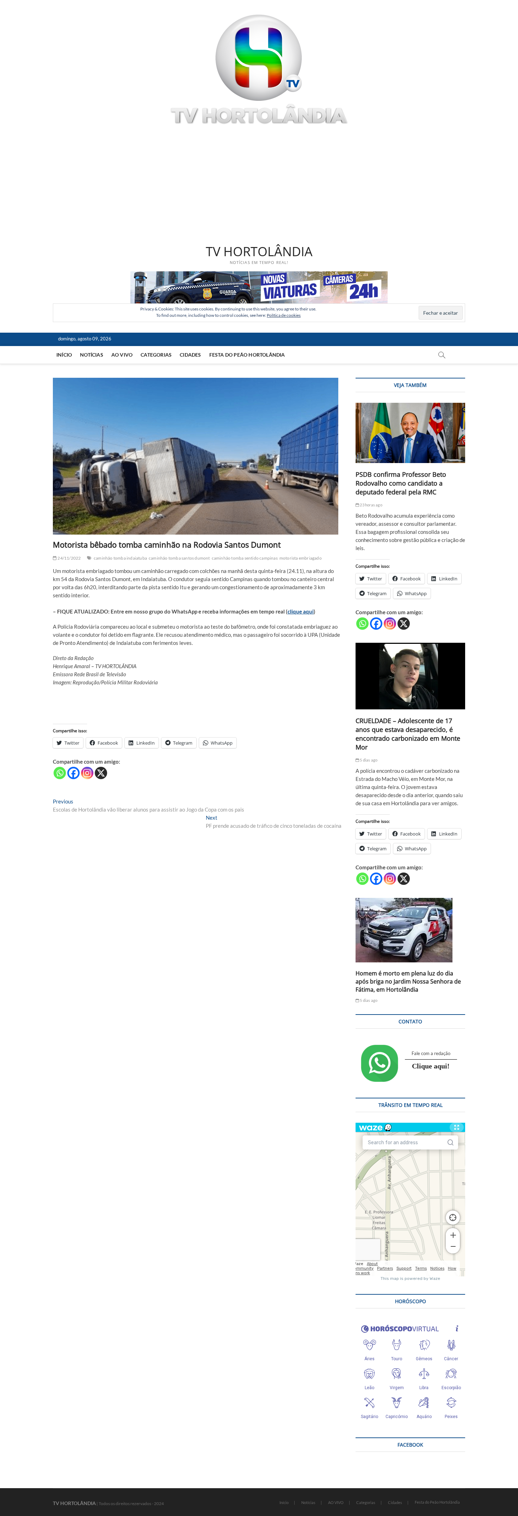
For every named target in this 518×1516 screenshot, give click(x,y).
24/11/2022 (69, 558)
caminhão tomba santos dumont (179, 558)
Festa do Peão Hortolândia (247, 355)
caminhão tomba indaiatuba (120, 558)
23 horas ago (370, 505)
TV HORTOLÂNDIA (259, 251)
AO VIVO (121, 355)
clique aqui (301, 611)
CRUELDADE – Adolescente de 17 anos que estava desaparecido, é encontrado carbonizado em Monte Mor (408, 733)
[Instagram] (87, 773)
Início (64, 355)
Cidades (190, 355)
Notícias (91, 355)
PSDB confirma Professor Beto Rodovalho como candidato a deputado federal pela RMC (401, 483)
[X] (101, 773)
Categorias (156, 355)
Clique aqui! (431, 1066)
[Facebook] (73, 773)
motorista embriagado (300, 558)
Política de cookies (284, 315)
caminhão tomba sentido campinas (245, 558)
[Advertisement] (259, 185)
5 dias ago (368, 760)
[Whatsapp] (60, 773)
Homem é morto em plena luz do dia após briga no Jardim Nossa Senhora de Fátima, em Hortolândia (408, 981)
